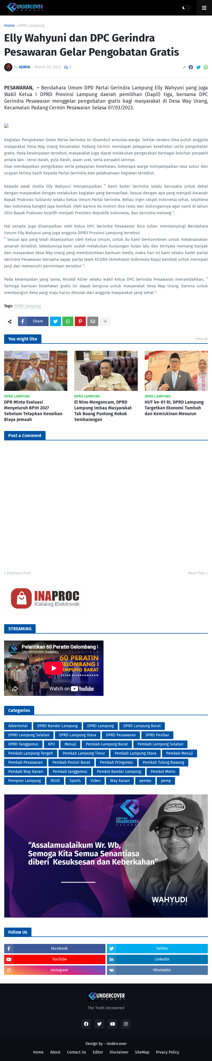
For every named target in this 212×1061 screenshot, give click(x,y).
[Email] (92, 321)
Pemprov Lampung (24, 780)
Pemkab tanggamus (70, 771)
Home (9, 26)
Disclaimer (119, 1052)
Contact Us (76, 1052)
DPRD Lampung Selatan (28, 735)
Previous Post (19, 573)
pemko (145, 780)
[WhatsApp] (206, 67)
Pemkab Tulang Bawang (163, 762)
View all (201, 339)
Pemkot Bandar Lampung (119, 771)
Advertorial (18, 726)
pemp (166, 780)
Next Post (196, 573)
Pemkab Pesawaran (25, 762)
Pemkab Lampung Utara (136, 753)
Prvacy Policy (167, 1052)
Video (95, 780)
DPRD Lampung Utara (77, 735)
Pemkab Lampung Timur (84, 753)
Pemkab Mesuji (179, 753)
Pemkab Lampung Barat (107, 744)
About (55, 1052)
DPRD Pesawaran (121, 735)
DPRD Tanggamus (23, 744)
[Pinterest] (80, 321)
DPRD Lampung (31, 26)
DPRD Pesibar (157, 735)
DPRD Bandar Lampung (57, 726)
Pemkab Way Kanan (25, 771)
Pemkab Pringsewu (116, 762)
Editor (98, 1052)
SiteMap (142, 1052)
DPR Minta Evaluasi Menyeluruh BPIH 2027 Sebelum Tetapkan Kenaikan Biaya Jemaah (33, 410)
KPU (51, 744)
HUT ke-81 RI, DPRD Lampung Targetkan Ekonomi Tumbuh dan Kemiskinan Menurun (174, 407)
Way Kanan (120, 780)
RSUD (55, 780)
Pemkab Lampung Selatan (160, 744)
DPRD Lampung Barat (142, 726)
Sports (75, 780)
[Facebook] (191, 67)
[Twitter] (198, 67)
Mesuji (70, 744)
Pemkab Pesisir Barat (71, 762)
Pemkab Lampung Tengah (30, 753)
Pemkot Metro (163, 771)
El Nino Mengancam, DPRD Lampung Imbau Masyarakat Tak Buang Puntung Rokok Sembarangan (103, 410)
